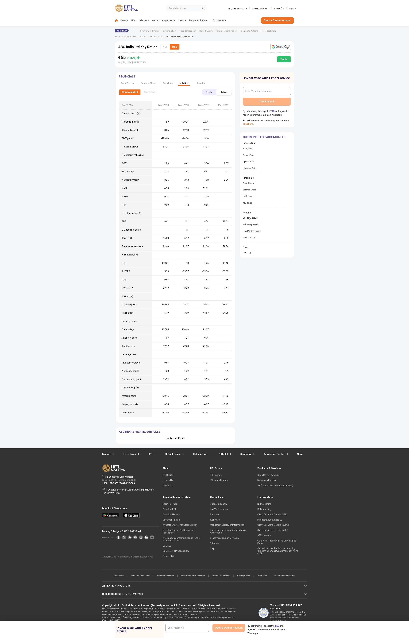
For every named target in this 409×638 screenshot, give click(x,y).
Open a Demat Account (182, 330)
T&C (187, 339)
